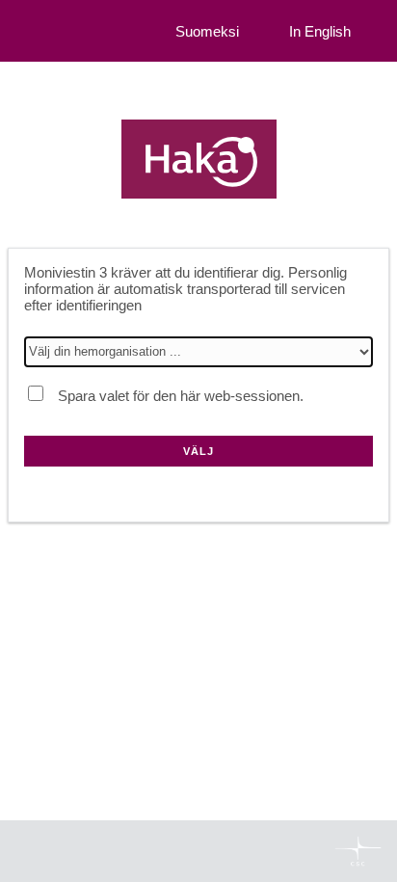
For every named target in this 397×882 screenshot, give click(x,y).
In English (320, 31)
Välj (198, 451)
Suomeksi (207, 31)
